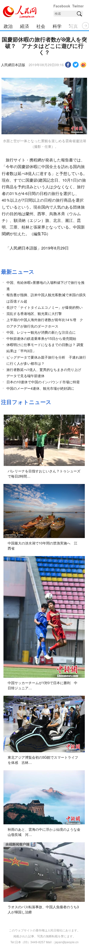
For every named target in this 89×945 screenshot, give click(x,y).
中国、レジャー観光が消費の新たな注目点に (41, 332)
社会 (40, 26)
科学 (57, 26)
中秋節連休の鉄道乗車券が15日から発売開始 (41, 338)
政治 (8, 26)
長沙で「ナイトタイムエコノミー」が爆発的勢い (44, 307)
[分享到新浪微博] (83, 65)
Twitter (78, 5)
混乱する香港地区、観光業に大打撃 (34, 313)
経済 (24, 26)
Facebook (61, 5)
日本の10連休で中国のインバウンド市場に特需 (43, 381)
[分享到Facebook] (68, 65)
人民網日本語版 (13, 64)
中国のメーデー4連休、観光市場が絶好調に (40, 388)
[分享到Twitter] (76, 65)
